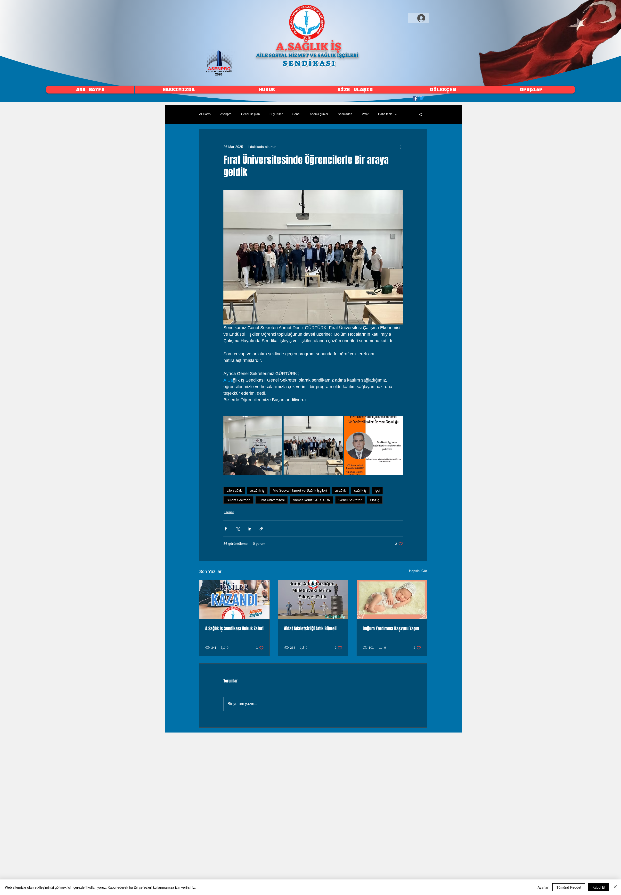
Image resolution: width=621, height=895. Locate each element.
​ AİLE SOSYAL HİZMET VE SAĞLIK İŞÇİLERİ (307, 55)
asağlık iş (257, 490)
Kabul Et (598, 887)
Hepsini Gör (418, 571)
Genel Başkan (250, 114)
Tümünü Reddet (568, 887)
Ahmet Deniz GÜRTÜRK (311, 500)
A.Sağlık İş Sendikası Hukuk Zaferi (234, 628)
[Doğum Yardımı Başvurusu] (392, 599)
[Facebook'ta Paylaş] (225, 528)
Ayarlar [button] (543, 887)
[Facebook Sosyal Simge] (415, 98)
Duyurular (276, 114)
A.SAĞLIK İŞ (308, 46)
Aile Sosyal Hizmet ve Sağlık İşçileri (300, 490)
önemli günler (319, 114)
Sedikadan (345, 114)
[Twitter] (421, 98)
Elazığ (374, 500)
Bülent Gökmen (238, 500)
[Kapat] (615, 887)
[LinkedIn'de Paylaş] (249, 528)
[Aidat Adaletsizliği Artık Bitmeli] (313, 599)
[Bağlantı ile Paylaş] (261, 528)
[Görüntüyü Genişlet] (252, 445)
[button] (421, 114)
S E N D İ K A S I (309, 63)
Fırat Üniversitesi (272, 500)
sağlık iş (360, 490)
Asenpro (225, 114)
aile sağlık (234, 490)
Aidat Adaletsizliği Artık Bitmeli (310, 628)
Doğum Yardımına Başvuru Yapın (391, 628)
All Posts (205, 114)
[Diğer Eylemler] (400, 147)
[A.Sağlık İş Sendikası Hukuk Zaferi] (234, 599)
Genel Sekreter (350, 500)
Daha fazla (385, 114)
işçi (377, 490)
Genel (296, 114)
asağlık (340, 490)
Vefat (365, 114)
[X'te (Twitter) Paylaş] (237, 528)
